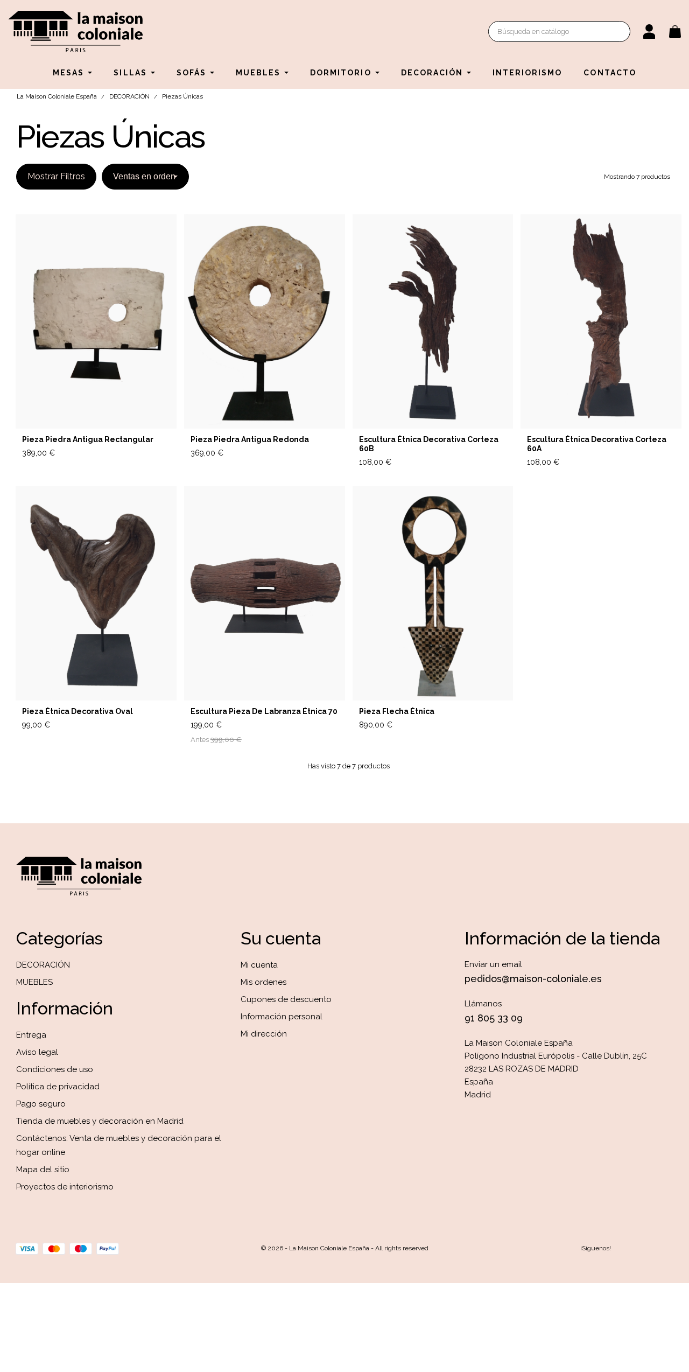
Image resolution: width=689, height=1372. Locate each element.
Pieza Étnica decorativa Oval (77, 711)
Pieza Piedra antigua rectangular (87, 439)
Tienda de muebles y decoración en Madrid (100, 1121)
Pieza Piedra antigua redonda (250, 439)
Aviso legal (37, 1052)
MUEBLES (34, 982)
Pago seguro (41, 1104)
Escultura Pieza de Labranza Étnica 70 (264, 711)
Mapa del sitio (42, 1169)
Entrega (31, 1035)
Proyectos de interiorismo (65, 1187)
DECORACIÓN (43, 965)
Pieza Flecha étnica (396, 711)
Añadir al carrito (135, 453)
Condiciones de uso (54, 1069)
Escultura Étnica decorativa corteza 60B (428, 444)
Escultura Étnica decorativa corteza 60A (596, 444)
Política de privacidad (58, 1086)
